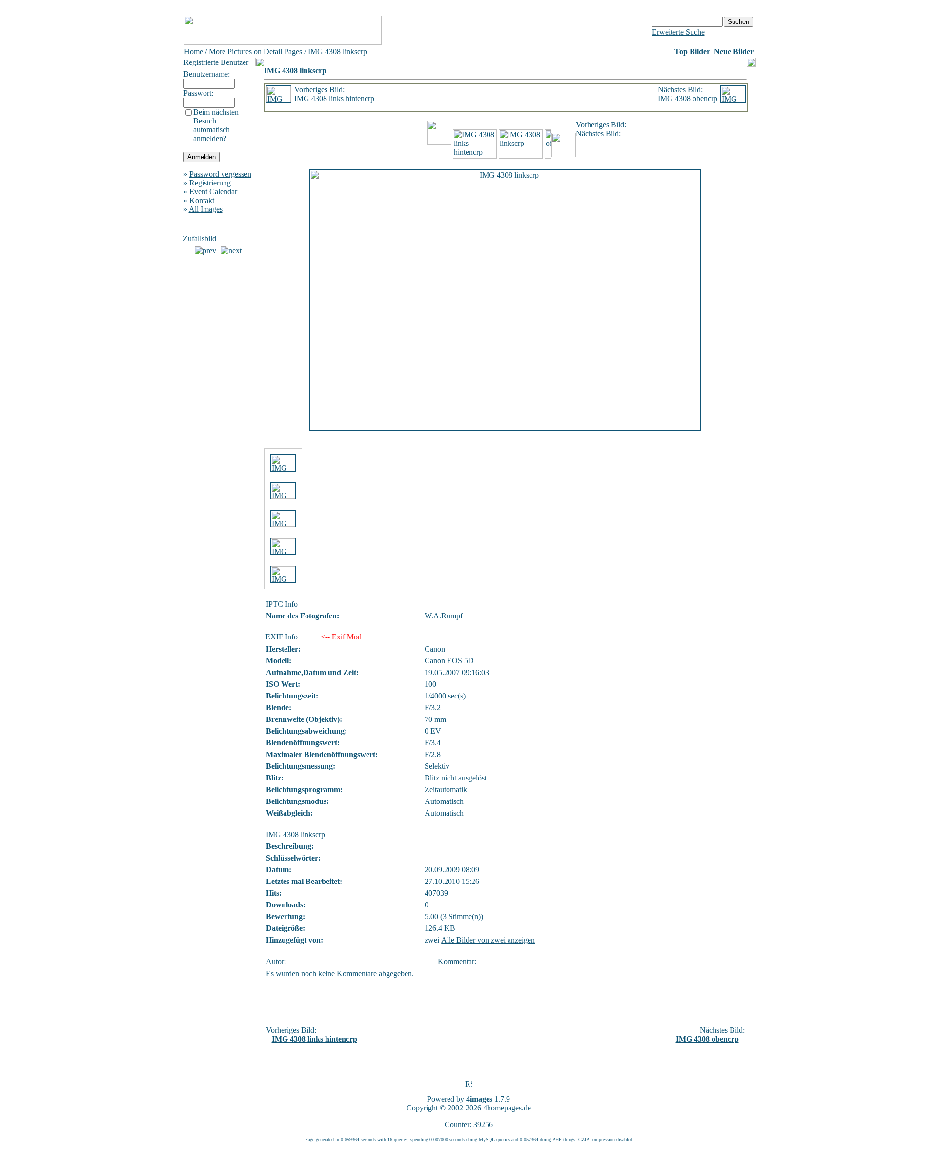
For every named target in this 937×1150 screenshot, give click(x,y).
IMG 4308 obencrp (707, 1039)
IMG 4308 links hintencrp (314, 1039)
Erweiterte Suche (678, 32)
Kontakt (201, 200)
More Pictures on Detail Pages (255, 51)
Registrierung (210, 183)
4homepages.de (507, 1108)
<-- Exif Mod (338, 637)
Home (193, 51)
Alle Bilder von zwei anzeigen (488, 940)
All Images (206, 209)
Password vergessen (220, 174)
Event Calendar (213, 191)
